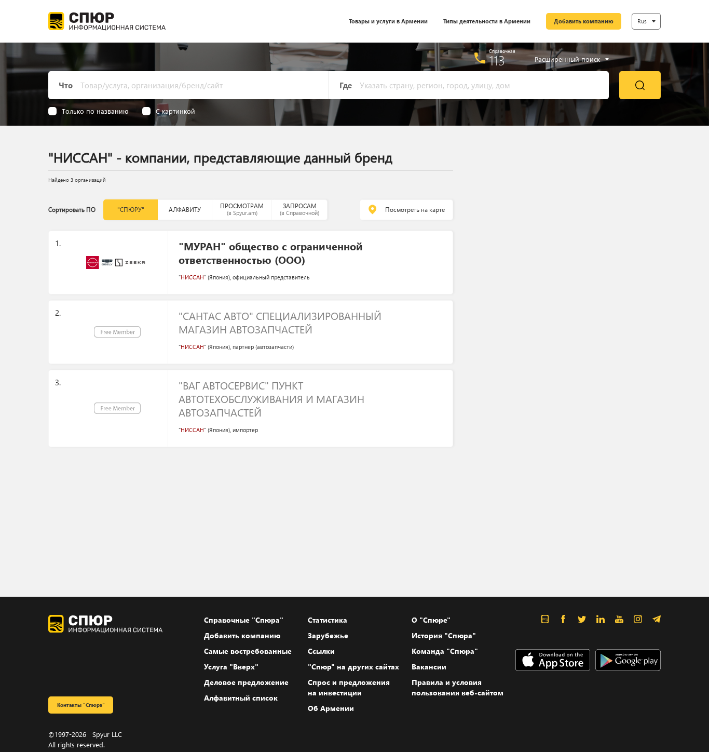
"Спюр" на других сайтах (353, 667)
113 (497, 60)
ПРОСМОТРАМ (242, 209)
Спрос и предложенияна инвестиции (349, 687)
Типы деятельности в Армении (486, 21)
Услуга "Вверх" (231, 667)
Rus (642, 21)
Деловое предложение (246, 682)
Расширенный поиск (567, 59)
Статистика (327, 620)
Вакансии (429, 667)
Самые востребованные (248, 651)
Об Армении (331, 708)
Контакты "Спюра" (81, 705)
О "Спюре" (431, 620)
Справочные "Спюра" (243, 620)
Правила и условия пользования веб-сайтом (457, 687)
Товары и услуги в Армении (388, 21)
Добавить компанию (583, 21)
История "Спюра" (444, 635)
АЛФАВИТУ (185, 209)
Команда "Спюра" (445, 651)
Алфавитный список (241, 698)
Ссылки (321, 651)
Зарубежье (328, 635)
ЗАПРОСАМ (299, 209)
